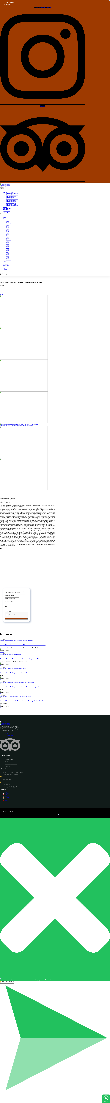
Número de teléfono (10, 598)
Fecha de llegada (9, 601)
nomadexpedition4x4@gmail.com (11, 786)
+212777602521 (7, 779)
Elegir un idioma (2, 272)
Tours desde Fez (10, 197)
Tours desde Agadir (11, 196)
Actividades (6, 209)
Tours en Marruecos (8, 192)
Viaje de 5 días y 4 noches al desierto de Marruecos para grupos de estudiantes (22, 645)
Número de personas (10, 607)
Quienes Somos (9, 759)
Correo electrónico (10, 595)
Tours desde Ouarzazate (12, 199)
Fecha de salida (8, 604)
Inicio (4, 191)
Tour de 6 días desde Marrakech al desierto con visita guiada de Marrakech (22, 659)
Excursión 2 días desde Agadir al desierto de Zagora (15, 673)
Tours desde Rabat (11, 201)
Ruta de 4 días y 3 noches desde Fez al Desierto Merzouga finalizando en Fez (22, 701)
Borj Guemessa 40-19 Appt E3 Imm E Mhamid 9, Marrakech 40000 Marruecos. (14, 773)
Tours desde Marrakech (12, 193)
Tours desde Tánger (11, 203)
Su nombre (8, 593)
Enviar (16, 618)
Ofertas (5, 207)
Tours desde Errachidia (12, 205)
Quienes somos (6, 211)
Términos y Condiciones (11, 764)
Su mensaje (8, 611)
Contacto (5, 212)
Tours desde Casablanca (12, 195)
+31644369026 (6, 4)
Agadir (1, 294)
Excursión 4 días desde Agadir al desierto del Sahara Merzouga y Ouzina (21, 687)
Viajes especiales (7, 208)
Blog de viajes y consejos (11, 761)
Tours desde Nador (11, 200)
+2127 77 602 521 (9, 2)
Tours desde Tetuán (11, 204)
